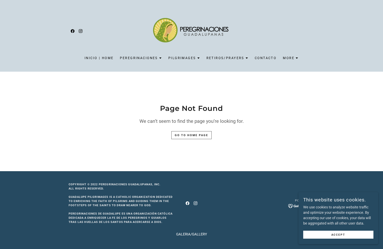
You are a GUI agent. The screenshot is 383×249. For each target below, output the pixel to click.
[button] (141, 58)
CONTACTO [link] (265, 58)
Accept (338, 234)
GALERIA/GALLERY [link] (191, 234)
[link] (73, 31)
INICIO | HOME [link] (99, 58)
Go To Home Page (191, 135)
